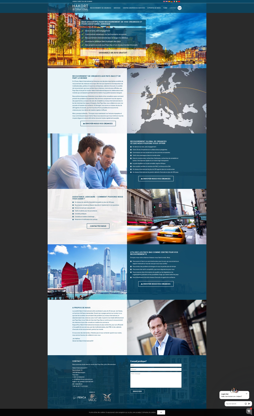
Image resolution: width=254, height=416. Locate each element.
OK (161, 412)
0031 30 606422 (88, 1)
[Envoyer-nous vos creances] (180, 8)
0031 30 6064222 (79, 377)
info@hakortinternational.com (83, 379)
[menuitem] (100, 8)
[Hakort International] (80, 8)
